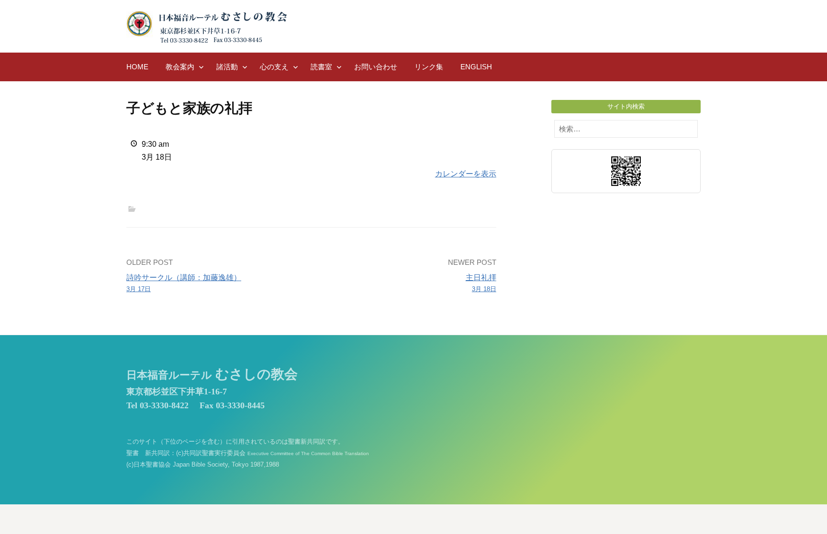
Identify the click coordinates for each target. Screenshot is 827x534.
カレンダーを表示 (465, 174)
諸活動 (227, 67)
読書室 (321, 67)
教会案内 (180, 67)
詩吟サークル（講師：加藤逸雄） (183, 283)
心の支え (274, 67)
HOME (137, 67)
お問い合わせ (375, 67)
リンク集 (428, 67)
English (476, 67)
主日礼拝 (481, 283)
